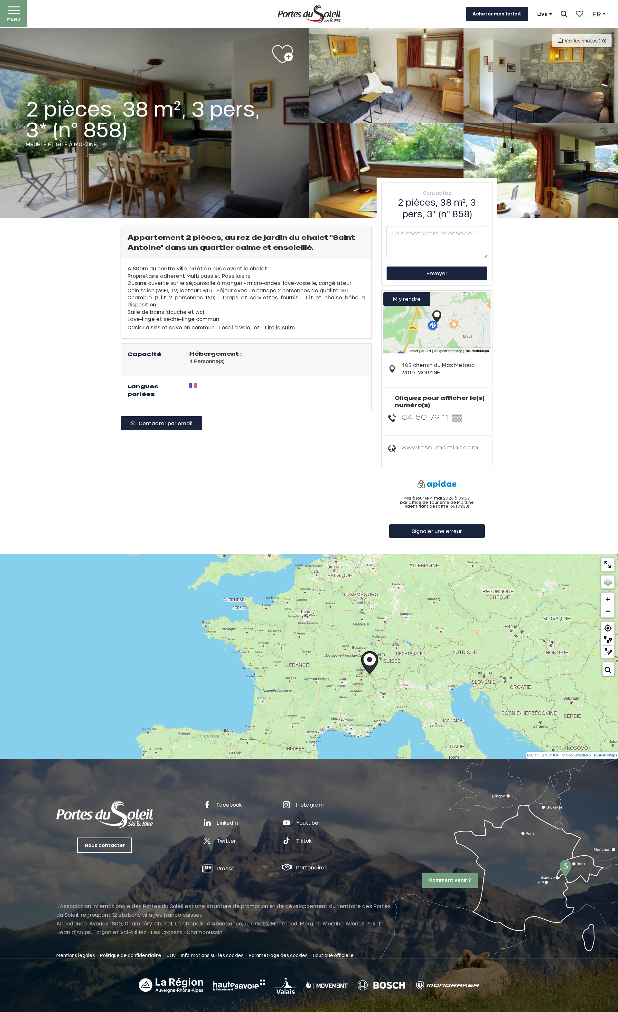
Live (542, 14)
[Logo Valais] (285, 985)
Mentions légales (75, 955)
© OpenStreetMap (576, 754)
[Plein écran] (607, 564)
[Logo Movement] (327, 985)
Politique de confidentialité (130, 955)
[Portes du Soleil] (309, 14)
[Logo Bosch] (381, 985)
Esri (543, 754)
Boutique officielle (333, 955)
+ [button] (608, 599)
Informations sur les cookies (212, 955)
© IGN (554, 754)
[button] (564, 14)
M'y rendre (407, 298)
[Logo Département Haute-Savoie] (239, 985)
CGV (171, 955)
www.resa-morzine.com (439, 447)
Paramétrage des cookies (278, 955)
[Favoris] (579, 13)
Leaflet (532, 754)
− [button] (608, 610)
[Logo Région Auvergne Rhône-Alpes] (171, 985)
